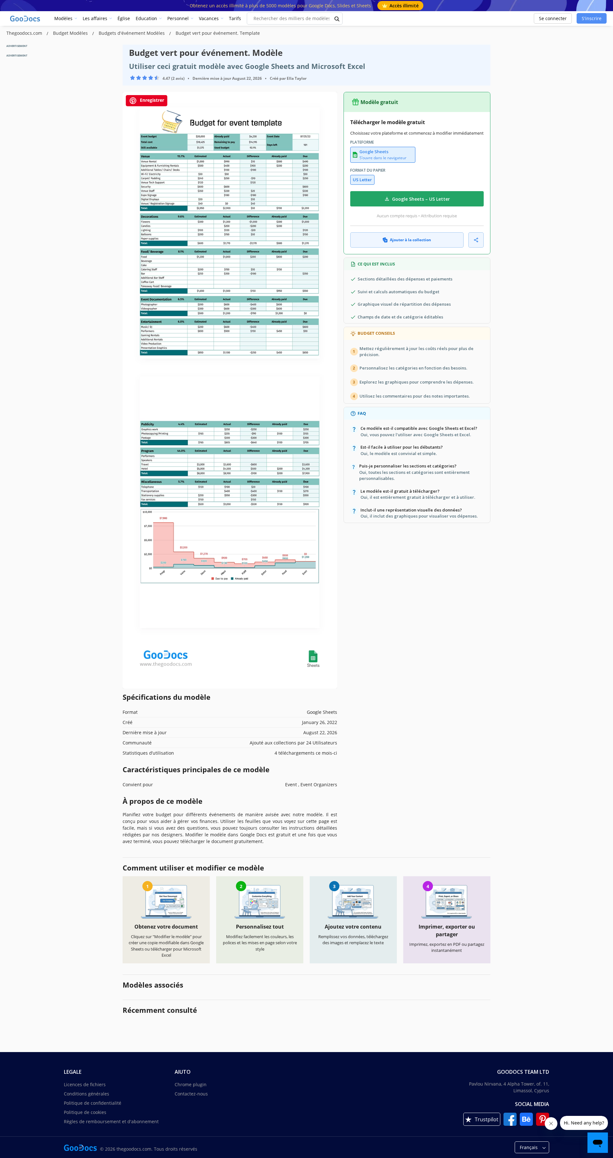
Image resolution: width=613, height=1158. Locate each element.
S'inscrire (592, 18)
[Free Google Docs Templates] (25, 18)
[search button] (337, 18)
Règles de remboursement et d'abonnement (111, 1121)
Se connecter (553, 18)
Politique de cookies (85, 1112)
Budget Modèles (71, 33)
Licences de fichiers (85, 1084)
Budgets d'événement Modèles (132, 33)
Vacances (209, 18)
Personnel (178, 18)
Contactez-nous (191, 1094)
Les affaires (95, 18)
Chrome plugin (191, 1084)
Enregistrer (151, 100)
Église (123, 18)
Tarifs (235, 18)
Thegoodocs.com (24, 33)
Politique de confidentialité (92, 1103)
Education (146, 18)
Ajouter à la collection (410, 240)
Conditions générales (86, 1094)
